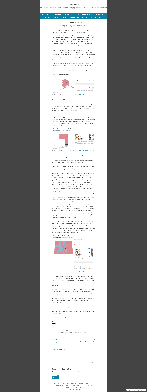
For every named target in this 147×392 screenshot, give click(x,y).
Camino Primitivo (69, 14)
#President (80, 26)
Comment (91, 362)
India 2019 (64, 17)
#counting (61, 26)
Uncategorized (84, 25)
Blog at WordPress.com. (76, 389)
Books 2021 (56, 17)
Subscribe (55, 377)
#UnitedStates (86, 26)
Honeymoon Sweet (99, 14)
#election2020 (67, 26)
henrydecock (62, 25)
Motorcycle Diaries (74, 17)
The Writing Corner (87, 14)
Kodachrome (58, 14)
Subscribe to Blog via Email (62, 369)
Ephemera (47, 17)
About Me (93, 17)
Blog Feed (49, 14)
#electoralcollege (74, 26)
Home (43, 14)
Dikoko (77, 14)
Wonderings (73, 4)
